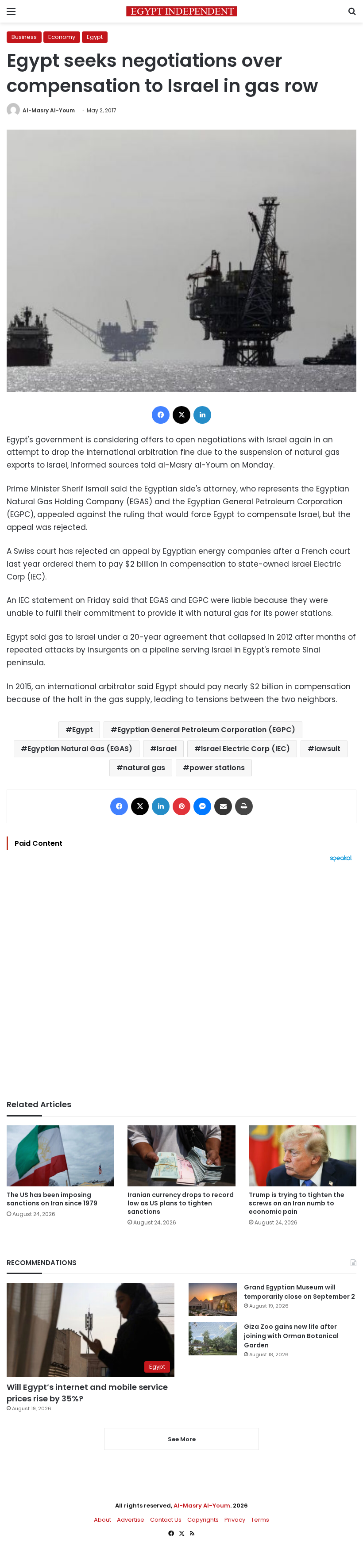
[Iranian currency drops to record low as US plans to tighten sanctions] (181, 1155)
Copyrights (203, 1519)
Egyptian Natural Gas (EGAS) (79, 749)
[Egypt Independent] (181, 11)
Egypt (95, 37)
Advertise (130, 1519)
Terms (260, 1519)
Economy (61, 37)
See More (182, 1439)
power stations (217, 768)
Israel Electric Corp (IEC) (245, 749)
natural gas (144, 768)
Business (24, 37)
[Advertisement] (181, 981)
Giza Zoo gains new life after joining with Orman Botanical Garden (291, 1336)
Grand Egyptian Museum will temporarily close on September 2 (299, 1292)
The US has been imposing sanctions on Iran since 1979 (52, 1199)
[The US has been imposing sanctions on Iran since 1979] (60, 1155)
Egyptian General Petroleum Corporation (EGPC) (206, 730)
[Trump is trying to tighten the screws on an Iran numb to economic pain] (302, 1155)
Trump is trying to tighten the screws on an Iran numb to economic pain (296, 1203)
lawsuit (327, 749)
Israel (167, 749)
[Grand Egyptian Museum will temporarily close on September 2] (213, 1299)
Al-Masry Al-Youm (49, 110)
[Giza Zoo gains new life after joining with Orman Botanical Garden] (213, 1338)
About (102, 1519)
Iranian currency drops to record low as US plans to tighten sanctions (180, 1203)
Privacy (234, 1519)
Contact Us (166, 1519)
